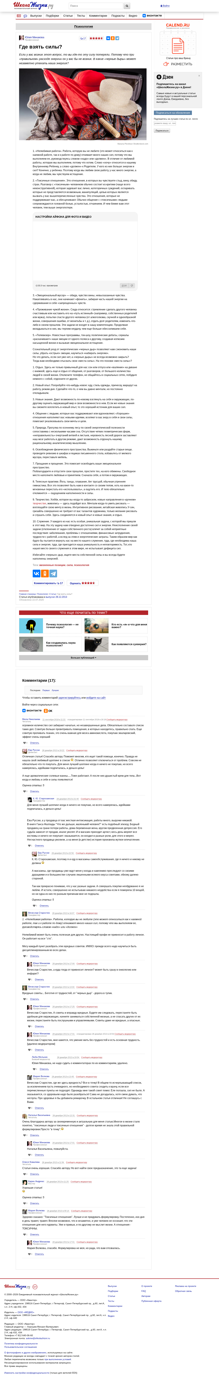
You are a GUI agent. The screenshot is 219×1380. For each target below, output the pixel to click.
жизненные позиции (52, 565)
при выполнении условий (57, 1359)
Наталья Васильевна (39, 1115)
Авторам (145, 1296)
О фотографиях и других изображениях (25, 1352)
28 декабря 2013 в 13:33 (63, 987)
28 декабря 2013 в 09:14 (58, 1211)
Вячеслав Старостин (39, 912)
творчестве (39, 503)
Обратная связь (183, 1291)
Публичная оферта (151, 1301)
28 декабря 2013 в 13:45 (63, 1077)
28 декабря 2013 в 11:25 (58, 1182)
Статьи (68, 15)
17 (84, 38)
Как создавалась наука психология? (61, 644)
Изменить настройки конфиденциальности (26, 1372)
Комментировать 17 (48, 583)
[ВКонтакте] (108, 38)
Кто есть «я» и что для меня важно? (129, 626)
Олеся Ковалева (31, 1162)
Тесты (81, 15)
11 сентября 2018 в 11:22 (54, 719)
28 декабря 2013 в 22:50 (63, 853)
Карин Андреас (36, 1181)
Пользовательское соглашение (20, 1347)
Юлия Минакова (41, 963)
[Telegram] (117, 38)
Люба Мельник (39, 1057)
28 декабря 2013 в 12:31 (64, 1115)
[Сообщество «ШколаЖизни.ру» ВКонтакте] (152, 16)
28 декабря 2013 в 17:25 (63, 1007)
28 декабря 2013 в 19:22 (53, 750)
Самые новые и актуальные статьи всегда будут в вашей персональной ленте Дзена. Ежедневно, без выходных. (176, 97)
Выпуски (36, 15)
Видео (133, 15)
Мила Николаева (31, 719)
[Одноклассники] (113, 38)
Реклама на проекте (185, 1286)
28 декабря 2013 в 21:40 (68, 799)
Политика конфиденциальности (21, 1343)
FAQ (143, 1291)
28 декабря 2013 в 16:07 (63, 913)
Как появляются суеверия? (129, 644)
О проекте (146, 1286)
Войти (165, 5)
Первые (46, 690)
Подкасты (118, 15)
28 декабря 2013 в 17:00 (63, 964)
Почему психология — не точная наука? (62, 626)
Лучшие (55, 690)
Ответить (34, 743)
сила (70, 565)
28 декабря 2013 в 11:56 (53, 1162)
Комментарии (98, 15)
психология (81, 565)
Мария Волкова (41, 1076)
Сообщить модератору (116, 719)
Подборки (52, 15)
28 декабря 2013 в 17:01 (63, 1034)
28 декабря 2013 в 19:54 (68, 1057)
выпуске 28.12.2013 (56, 597)
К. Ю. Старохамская (43, 798)
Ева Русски (34, 750)
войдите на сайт (96, 697)
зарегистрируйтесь (69, 697)
